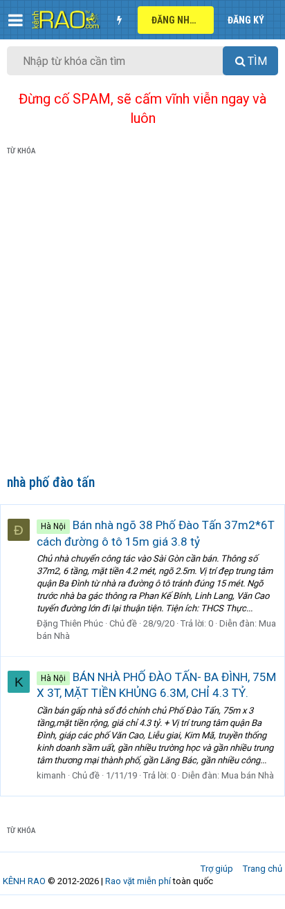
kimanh (51, 775)
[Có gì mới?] (119, 20)
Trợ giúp (217, 868)
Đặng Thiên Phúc (70, 623)
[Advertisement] (142, 317)
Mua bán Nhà (247, 775)
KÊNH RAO (24, 881)
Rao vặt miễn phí (138, 881)
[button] (15, 20)
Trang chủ (262, 868)
